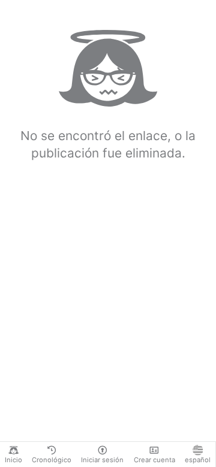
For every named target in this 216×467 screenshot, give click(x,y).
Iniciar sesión (102, 460)
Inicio (13, 460)
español (198, 460)
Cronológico (51, 460)
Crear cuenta (154, 460)
